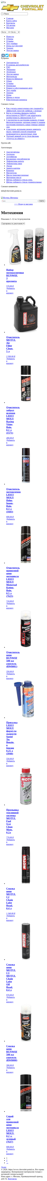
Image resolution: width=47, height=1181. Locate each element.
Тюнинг (9, 48)
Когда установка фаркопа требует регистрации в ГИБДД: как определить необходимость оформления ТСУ (23, 115)
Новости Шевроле (14, 79)
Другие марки (12, 50)
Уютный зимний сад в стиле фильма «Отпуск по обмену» (22, 137)
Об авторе (10, 25)
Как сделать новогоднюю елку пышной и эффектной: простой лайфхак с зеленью (24, 109)
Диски (9, 166)
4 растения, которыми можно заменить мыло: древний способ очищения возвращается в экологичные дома (23, 131)
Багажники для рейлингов (18, 159)
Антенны (10, 154)
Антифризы (11, 156)
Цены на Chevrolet (14, 46)
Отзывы (9, 41)
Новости (10, 36)
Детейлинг (11, 72)
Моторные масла (13, 177)
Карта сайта (11, 21)
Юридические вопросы (16, 100)
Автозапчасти (12, 62)
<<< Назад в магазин (23, 204)
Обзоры (9, 39)
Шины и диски (13, 97)
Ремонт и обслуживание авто (19, 88)
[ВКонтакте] (3, 55)
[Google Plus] (14, 55)
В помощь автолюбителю (17, 65)
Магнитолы (11, 173)
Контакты (10, 23)
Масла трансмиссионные (17, 175)
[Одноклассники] (10, 55)
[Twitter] (6, 55)
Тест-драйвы (11, 43)
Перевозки (11, 86)
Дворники (10, 69)
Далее (3, 1167)
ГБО (8, 67)
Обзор (9, 81)
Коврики (10, 170)
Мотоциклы (11, 76)
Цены (8, 95)
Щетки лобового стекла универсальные (24, 182)
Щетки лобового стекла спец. (19, 180)
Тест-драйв (11, 90)
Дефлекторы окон (14, 163)
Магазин (10, 28)
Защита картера (13, 168)
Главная (9, 18)
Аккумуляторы (13, 152)
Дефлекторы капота (15, 161)
